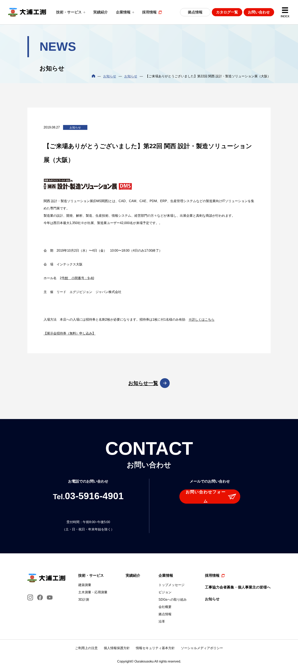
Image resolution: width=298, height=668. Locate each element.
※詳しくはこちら (201, 319)
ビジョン (165, 592)
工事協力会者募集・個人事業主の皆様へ (238, 587)
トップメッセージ (171, 585)
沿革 (162, 621)
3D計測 (83, 599)
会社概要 (165, 607)
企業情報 (123, 12)
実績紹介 (100, 12)
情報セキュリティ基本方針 (155, 648)
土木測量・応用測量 (92, 592)
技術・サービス (69, 12)
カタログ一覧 (227, 12)
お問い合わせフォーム (206, 496)
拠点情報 (195, 12)
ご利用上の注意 (86, 648)
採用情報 (149, 12)
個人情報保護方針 (117, 648)
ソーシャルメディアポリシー (202, 648)
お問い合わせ (259, 12)
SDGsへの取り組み (173, 599)
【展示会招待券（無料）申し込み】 (69, 333)
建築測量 (84, 585)
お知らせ (109, 76)
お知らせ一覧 (143, 383)
